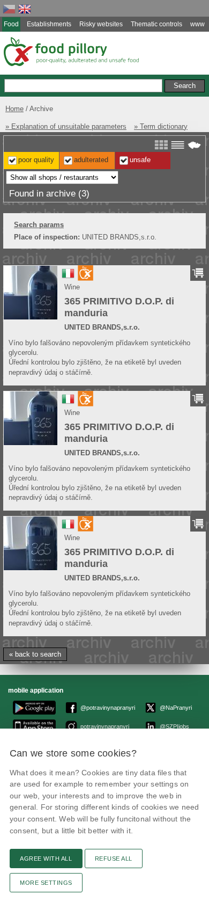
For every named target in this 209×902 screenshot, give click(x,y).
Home (14, 109)
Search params (39, 225)
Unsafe (140, 160)
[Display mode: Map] (194, 145)
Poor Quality (36, 160)
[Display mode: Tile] (161, 145)
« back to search (35, 654)
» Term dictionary (161, 126)
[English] (24, 8)
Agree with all (46, 858)
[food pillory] (70, 51)
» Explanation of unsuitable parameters (65, 126)
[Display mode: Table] (177, 145)
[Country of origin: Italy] (68, 277)
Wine (72, 287)
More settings (46, 882)
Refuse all (113, 858)
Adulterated (91, 160)
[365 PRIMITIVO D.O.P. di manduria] (30, 292)
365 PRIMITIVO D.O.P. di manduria (119, 307)
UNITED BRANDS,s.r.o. (102, 327)
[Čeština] (9, 8)
